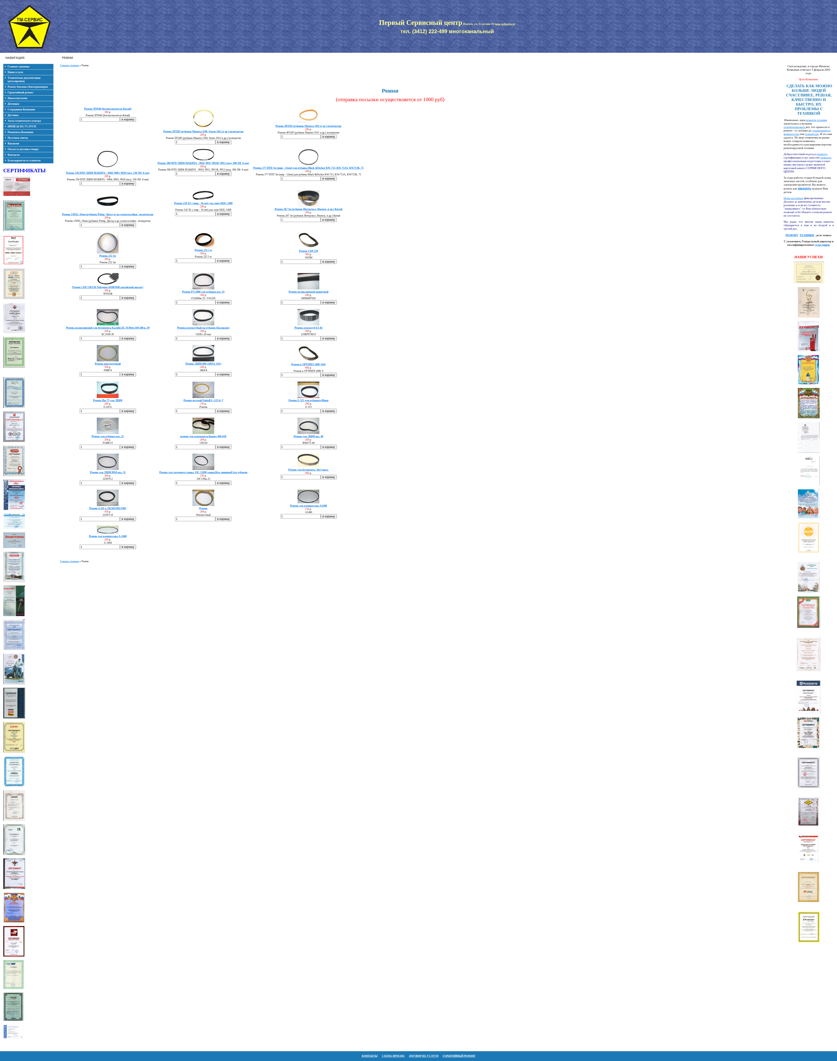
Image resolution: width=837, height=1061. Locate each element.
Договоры (13, 103)
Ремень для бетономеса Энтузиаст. (308, 469)
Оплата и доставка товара (23, 149)
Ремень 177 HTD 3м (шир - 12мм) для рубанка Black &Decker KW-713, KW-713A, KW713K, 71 (308, 167)
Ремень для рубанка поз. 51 (108, 436)
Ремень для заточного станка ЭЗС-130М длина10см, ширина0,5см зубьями (203, 472)
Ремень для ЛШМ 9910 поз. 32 (108, 472)
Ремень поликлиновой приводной (308, 291)
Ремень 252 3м (107, 255)
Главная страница (18, 66)
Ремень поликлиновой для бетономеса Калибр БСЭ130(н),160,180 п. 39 (108, 327)
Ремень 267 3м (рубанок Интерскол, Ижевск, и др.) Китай (308, 209)
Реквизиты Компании (20, 132)
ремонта (826, 157)
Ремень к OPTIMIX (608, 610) (308, 364)
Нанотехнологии (17, 98)
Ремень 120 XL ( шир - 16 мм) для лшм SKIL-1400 (203, 203)
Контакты (14, 154)
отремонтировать (795, 127)
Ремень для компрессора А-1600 (108, 536)
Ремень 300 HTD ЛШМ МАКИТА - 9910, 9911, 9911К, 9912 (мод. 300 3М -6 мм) (203, 163)
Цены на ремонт (793, 198)
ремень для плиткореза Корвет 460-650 (203, 436)
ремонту (822, 154)
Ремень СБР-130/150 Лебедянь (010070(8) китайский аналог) (107, 287)
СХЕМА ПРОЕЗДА (393, 1056)
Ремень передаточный (108, 363)
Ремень (203, 508)
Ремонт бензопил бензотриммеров (28, 86)
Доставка (13, 115)
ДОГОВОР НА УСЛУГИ (423, 1056)
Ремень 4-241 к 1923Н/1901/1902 (107, 508)
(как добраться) (505, 24)
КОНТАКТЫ (370, 1056)
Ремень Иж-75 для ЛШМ (107, 400)
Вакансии (13, 143)
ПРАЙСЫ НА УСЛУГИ (22, 126)
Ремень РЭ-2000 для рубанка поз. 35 (203, 291)
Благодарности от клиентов (24, 160)
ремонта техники (816, 120)
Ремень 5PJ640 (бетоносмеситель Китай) (107, 108)
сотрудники (822, 244)
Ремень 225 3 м (203, 250)
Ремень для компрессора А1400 (308, 505)
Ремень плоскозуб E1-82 (308, 327)
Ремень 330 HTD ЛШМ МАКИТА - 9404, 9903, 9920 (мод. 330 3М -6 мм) (107, 172)
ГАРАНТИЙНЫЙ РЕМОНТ (459, 1056)
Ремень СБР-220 (308, 251)
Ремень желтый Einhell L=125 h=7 (203, 400)
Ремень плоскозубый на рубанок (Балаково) (203, 327)
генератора (812, 134)
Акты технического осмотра (24, 120)
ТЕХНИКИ (807, 235)
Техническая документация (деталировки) (24, 79)
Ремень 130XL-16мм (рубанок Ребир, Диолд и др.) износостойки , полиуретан (107, 214)
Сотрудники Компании (21, 109)
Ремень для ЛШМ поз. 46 (308, 436)
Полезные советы (18, 137)
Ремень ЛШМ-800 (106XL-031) (203, 363)
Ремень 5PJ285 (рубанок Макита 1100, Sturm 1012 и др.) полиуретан (203, 131)
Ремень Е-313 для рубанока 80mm (308, 400)
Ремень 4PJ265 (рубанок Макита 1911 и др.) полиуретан (308, 126)
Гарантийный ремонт (20, 92)
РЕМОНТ (792, 235)
